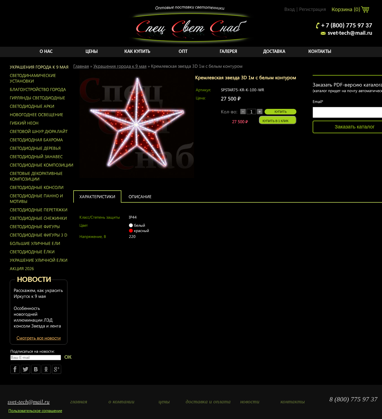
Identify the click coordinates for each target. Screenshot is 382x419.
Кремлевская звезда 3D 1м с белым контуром (196, 66)
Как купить (137, 51)
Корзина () (347, 10)
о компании (122, 401)
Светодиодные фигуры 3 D (38, 235)
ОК (68, 357)
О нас (46, 51)
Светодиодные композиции (41, 165)
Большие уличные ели (35, 243)
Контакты (319, 51)
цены (164, 401)
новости (250, 401)
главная (78, 401)
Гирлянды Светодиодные (37, 97)
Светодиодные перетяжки (38, 209)
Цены (92, 51)
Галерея (228, 51)
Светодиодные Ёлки (32, 251)
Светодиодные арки (32, 106)
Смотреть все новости (38, 338)
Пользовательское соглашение (35, 410)
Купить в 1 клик (275, 121)
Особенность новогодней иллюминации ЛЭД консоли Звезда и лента (37, 317)
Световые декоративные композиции (36, 176)
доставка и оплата (207, 401)
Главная (81, 66)
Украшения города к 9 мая (39, 67)
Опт (183, 51)
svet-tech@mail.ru (350, 33)
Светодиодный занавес (36, 156)
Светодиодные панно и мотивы (36, 198)
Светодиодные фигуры (35, 226)
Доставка (274, 51)
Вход (289, 9)
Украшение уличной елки (38, 260)
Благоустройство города (38, 89)
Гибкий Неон (24, 123)
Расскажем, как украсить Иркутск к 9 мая (38, 293)
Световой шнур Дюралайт (39, 131)
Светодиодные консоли (36, 187)
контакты (292, 401)
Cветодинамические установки (33, 78)
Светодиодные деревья (35, 148)
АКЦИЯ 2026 (22, 268)
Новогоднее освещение (36, 114)
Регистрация (312, 9)
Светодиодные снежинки (38, 218)
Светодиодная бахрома (36, 139)
